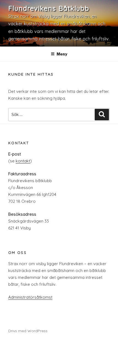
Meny (62, 54)
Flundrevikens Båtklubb (48, 8)
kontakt (23, 160)
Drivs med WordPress (27, 330)
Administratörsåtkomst (30, 297)
